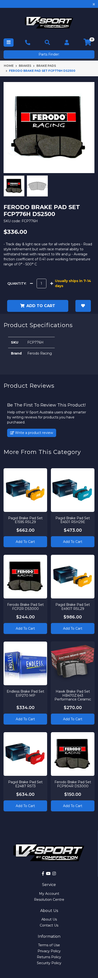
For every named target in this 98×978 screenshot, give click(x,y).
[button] (83, 306)
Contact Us (49, 925)
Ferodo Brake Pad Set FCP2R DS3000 (25, 606)
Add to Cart (25, 542)
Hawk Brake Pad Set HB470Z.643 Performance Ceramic (72, 695)
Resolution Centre (49, 899)
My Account (49, 893)
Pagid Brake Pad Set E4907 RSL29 (72, 606)
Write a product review (33, 433)
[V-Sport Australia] (49, 22)
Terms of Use (49, 945)
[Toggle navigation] (9, 42)
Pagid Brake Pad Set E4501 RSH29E (72, 520)
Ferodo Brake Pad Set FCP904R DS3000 (72, 784)
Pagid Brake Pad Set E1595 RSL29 (25, 520)
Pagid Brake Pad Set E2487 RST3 (25, 784)
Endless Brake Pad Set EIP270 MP (25, 693)
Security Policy (49, 963)
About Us (49, 919)
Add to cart (40, 306)
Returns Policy (49, 957)
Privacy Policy (49, 951)
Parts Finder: (49, 54)
